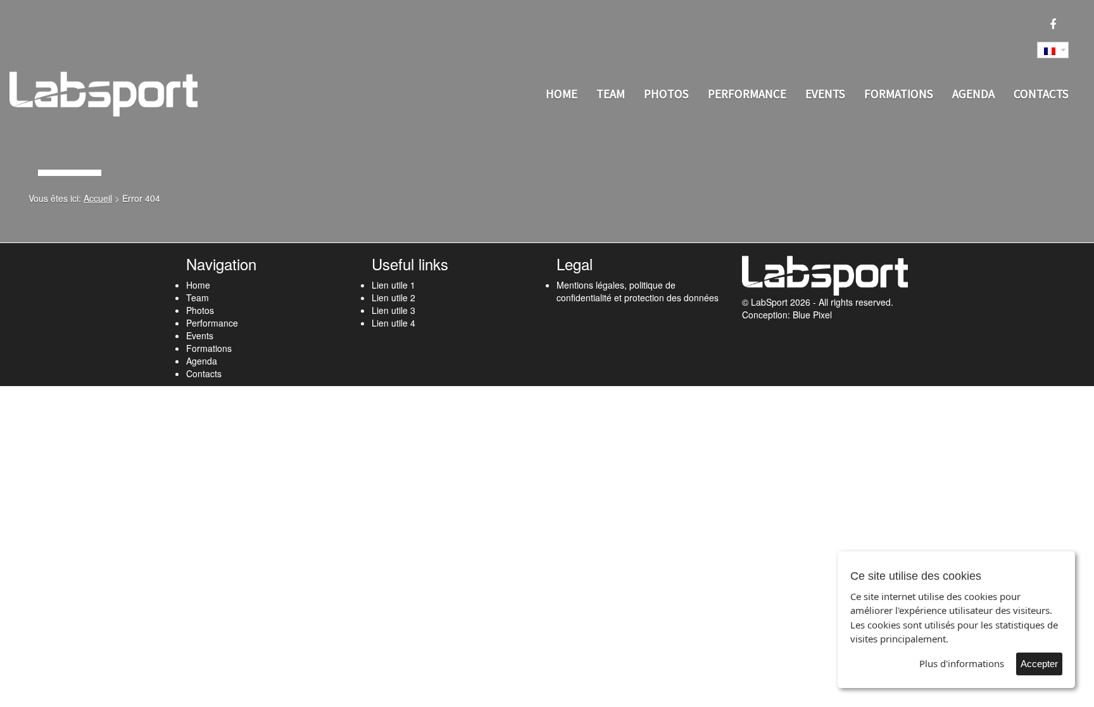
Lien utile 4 (393, 322)
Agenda (973, 93)
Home (561, 93)
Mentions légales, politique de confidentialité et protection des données (637, 291)
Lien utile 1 (393, 284)
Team (610, 93)
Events (825, 93)
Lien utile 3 (393, 310)
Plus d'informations (961, 663)
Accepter (1039, 663)
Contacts (1041, 93)
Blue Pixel (812, 314)
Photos (666, 93)
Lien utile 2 (393, 297)
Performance (747, 93)
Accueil (98, 198)
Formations (898, 93)
